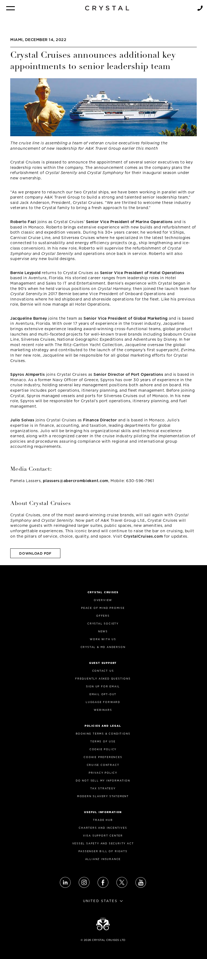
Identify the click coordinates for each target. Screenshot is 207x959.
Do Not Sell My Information (103, 780)
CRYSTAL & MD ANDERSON (103, 647)
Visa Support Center (103, 835)
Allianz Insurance (103, 859)
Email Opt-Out (102, 694)
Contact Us (103, 670)
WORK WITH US (103, 639)
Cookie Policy (102, 749)
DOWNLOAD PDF (35, 553)
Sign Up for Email (103, 686)
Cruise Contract (103, 764)
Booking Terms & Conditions (103, 733)
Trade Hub (103, 819)
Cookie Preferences (103, 757)
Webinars (103, 709)
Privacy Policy (103, 772)
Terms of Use (103, 741)
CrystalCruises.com (143, 536)
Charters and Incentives (103, 827)
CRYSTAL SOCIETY (103, 623)
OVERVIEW (103, 600)
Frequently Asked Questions (103, 678)
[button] (10, 8)
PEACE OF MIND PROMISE (103, 607)
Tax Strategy (103, 788)
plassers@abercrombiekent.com (75, 481)
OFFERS (103, 615)
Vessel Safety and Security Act (103, 843)
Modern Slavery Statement (103, 796)
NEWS (103, 631)
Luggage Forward (103, 702)
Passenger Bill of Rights (102, 851)
